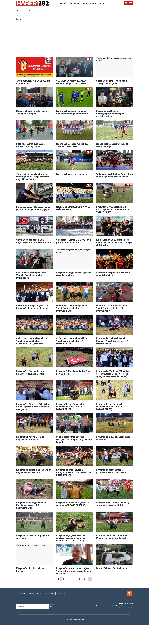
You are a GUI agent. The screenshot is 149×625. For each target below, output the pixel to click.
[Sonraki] (90, 579)
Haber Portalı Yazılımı (76, 620)
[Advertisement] (74, 40)
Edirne (84, 3)
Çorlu (93, 3)
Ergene (101, 3)
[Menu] (131, 3)
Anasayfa (22, 11)
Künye (31, 593)
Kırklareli (73, 3)
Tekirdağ (61, 3)
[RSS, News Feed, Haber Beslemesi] (129, 593)
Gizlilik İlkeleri (49, 593)
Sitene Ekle (61, 593)
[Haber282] (32, 3)
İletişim (39, 593)
